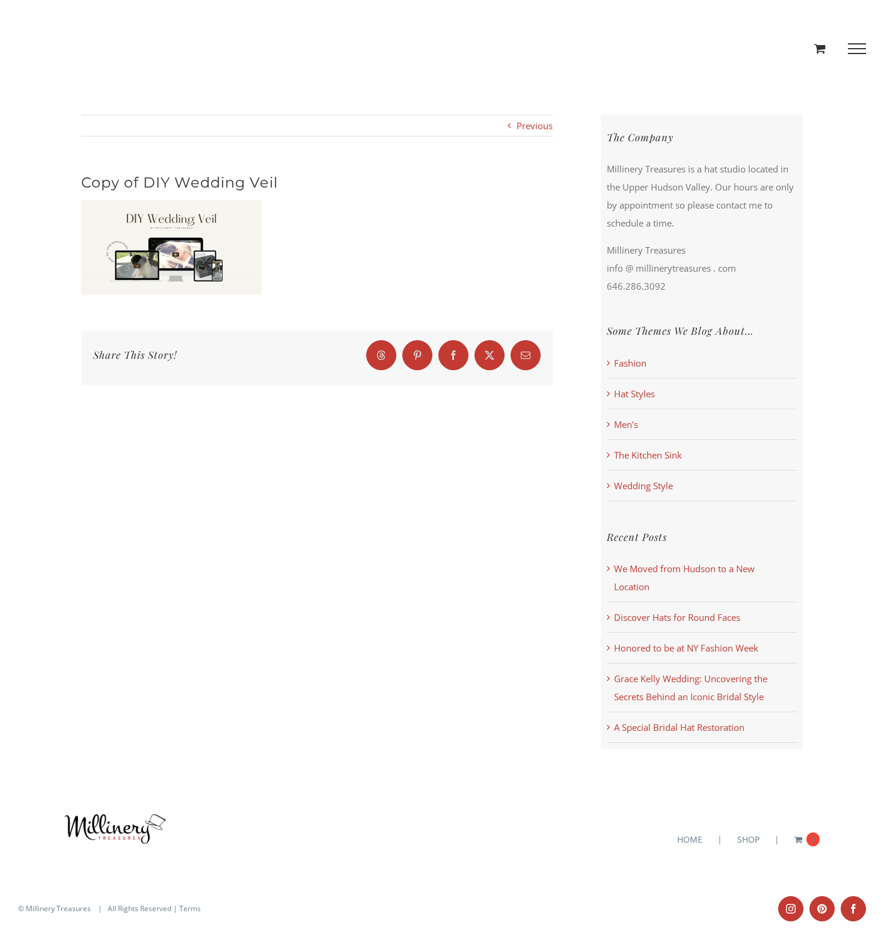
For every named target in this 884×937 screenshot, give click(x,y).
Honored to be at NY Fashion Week (686, 648)
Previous (535, 126)
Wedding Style (643, 486)
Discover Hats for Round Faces (677, 617)
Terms (190, 908)
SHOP (748, 839)
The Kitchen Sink (648, 455)
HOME (689, 839)
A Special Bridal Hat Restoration (679, 727)
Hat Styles (634, 394)
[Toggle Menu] (857, 48)
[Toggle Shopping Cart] (820, 48)
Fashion (630, 363)
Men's (626, 424)
